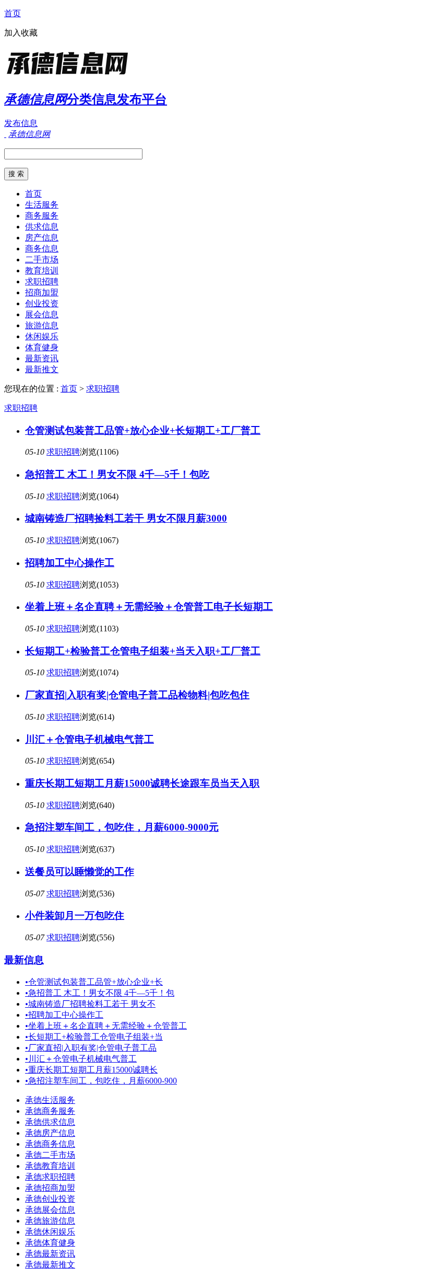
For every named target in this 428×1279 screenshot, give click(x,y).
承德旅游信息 (50, 1220)
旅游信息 (41, 325)
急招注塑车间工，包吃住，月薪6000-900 (101, 1080)
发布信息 (21, 123)
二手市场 (41, 259)
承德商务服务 (50, 1111)
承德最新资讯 (50, 1253)
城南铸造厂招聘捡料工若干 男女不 (90, 1003)
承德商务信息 (50, 1143)
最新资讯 (41, 358)
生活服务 (41, 204)
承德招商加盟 (50, 1187)
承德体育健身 (50, 1242)
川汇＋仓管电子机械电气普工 (89, 739)
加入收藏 (21, 32)
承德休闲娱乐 (50, 1231)
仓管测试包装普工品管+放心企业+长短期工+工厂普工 (142, 430)
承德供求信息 (50, 1121)
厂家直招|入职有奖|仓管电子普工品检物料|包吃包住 (137, 694)
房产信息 (41, 237)
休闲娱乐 (41, 336)
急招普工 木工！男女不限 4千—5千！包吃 (117, 474)
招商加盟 (41, 292)
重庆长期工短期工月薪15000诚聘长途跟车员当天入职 (142, 783)
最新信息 (24, 959)
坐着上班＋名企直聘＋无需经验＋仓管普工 (106, 1025)
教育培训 (41, 270)
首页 (12, 13)
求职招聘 (41, 281)
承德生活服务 (50, 1100)
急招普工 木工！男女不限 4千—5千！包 (99, 992)
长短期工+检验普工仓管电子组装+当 (94, 1036)
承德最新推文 (50, 1264)
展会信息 (41, 314)
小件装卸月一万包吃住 (74, 915)
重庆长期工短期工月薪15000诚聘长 (91, 1069)
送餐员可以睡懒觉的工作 (79, 871)
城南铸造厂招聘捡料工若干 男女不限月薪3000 (126, 518)
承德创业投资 (50, 1198)
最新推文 (41, 369)
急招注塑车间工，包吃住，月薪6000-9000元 (122, 827)
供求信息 (41, 226)
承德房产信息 (50, 1132)
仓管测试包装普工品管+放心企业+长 (94, 981)
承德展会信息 (50, 1209)
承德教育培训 (50, 1165)
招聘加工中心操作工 (69, 562)
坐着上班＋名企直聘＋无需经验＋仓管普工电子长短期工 (149, 606)
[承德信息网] (69, 75)
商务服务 (41, 215)
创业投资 (41, 303)
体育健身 (41, 347)
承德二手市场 (50, 1154)
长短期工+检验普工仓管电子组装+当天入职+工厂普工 (142, 651)
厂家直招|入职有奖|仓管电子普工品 (91, 1047)
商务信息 (41, 248)
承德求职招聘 (50, 1176)
